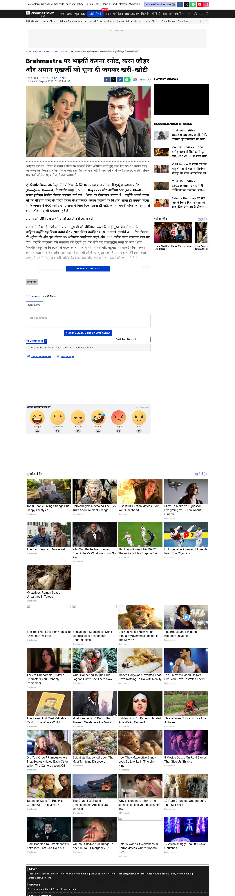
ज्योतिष (178, 13)
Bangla (106, 4)
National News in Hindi (40, 877)
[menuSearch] (207, 13)
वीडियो (156, 13)
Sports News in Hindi (39, 889)
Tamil (97, 4)
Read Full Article (88, 268)
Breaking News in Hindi (103, 873)
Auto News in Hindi (157, 873)
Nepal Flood (49, 21)
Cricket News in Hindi (64, 889)
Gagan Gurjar (58, 77)
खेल (164, 13)
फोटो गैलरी (95, 13)
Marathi (123, 4)
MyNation (134, 4)
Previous (201, 21)
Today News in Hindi (180, 873)
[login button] (196, 13)
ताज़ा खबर (65, 13)
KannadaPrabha (75, 4)
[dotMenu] (188, 14)
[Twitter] (186, 4)
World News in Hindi (77, 873)
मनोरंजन (118, 13)
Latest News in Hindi (53, 873)
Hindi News (34, 873)
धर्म (171, 13)
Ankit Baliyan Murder (130, 21)
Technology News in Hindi (131, 873)
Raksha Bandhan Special (72, 21)
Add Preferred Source (158, 4)
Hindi (114, 4)
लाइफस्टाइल (132, 13)
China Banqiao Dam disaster (177, 21)
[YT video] (200, 4)
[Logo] (41, 14)
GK (83, 13)
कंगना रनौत (32, 282)
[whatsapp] (193, 4)
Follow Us (144, 79)
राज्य (108, 13)
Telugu (89, 4)
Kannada (59, 4)
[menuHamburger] (201, 13)
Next (206, 21)
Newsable (47, 4)
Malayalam (33, 4)
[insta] (206, 4)
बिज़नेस (145, 13)
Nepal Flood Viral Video (103, 21)
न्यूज (76, 13)
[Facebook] (180, 4)
